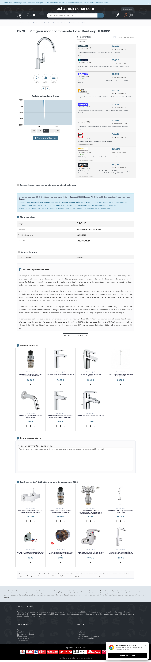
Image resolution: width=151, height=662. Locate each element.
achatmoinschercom (75, 8)
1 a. (52, 131)
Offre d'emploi (22, 636)
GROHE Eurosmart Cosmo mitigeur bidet (90, 416)
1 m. (33, 131)
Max (57, 131)
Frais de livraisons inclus (125, 37)
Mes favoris (81, 632)
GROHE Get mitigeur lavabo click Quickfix (90, 375)
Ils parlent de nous (23, 632)
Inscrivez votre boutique (85, 638)
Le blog (79, 630)
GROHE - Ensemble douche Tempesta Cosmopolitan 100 (121, 375)
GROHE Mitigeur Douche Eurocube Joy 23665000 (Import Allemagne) (30, 511)
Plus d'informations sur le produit (85, 55)
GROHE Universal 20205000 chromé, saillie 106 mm (30, 416)
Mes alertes (81, 634)
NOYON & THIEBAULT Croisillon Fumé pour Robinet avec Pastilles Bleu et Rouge (60, 553)
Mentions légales (23, 638)
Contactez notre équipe (25, 634)
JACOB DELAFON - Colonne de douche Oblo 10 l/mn (120, 511)
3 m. (39, 131)
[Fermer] (145, 645)
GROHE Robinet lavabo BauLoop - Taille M (60, 374)
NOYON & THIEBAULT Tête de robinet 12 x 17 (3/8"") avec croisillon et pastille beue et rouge (30, 553)
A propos (20, 630)
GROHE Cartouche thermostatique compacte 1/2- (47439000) (30, 375)
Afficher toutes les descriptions (75, 335)
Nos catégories (22, 640)
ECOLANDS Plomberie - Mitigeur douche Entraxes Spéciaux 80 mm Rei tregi (90, 552)
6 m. (46, 131)
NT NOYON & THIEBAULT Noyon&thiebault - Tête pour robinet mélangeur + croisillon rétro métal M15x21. (90, 513)
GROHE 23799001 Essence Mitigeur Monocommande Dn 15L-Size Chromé (120, 552)
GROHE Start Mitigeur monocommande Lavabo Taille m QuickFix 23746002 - (60, 416)
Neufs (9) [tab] (82, 42)
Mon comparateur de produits (88, 636)
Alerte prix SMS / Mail (46, 138)
